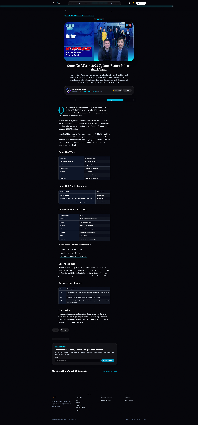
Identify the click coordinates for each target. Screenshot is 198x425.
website (61, 145)
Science (78, 402)
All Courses (128, 397)
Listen (128, 90)
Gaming (78, 405)
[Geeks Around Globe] (54, 396)
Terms (138, 419)
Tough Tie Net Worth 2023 (70, 253)
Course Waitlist (129, 400)
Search (78, 410)
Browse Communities (106, 397)
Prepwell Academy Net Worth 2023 (73, 256)
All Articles (79, 397)
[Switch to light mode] (133, 3)
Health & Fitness (80, 407)
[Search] (129, 3)
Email (56, 357)
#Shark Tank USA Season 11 (60, 339)
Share (56, 330)
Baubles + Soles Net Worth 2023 (72, 250)
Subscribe (109, 360)
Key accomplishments (115, 100)
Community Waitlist (106, 400)
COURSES (84, 3)
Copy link (65, 330)
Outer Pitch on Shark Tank (84, 100)
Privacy (133, 419)
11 (87, 244)
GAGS (74, 3)
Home (77, 400)
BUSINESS (115, 3)
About (127, 419)
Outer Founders (100, 100)
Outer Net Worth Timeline (66, 100)
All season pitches (110, 371)
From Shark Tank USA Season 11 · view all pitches (79, 15)
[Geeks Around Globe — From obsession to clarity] (58, 3)
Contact (142, 3)
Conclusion (129, 100)
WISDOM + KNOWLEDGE (99, 3)
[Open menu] (53, 3)
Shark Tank (82, 314)
